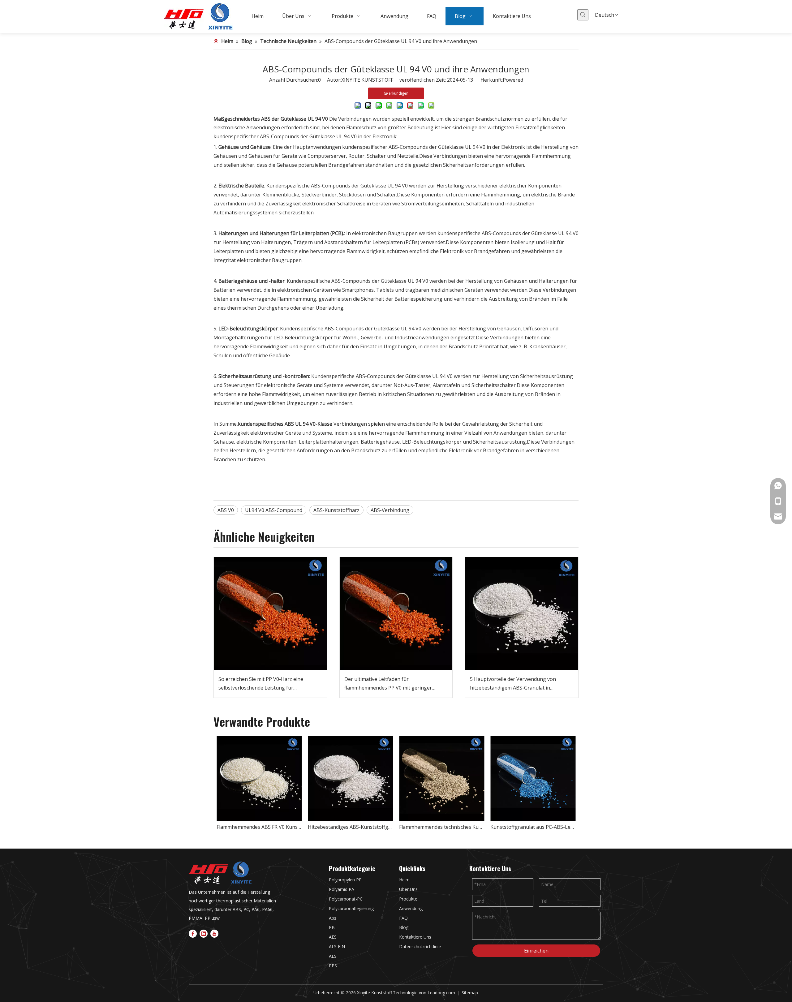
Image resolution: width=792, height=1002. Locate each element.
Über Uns (408, 889)
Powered (513, 79)
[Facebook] (193, 933)
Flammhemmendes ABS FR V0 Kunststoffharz (259, 827)
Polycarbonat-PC (346, 899)
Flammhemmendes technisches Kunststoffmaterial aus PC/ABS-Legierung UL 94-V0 (441, 827)
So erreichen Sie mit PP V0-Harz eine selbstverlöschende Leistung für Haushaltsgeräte (260, 684)
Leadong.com (441, 993)
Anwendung (411, 908)
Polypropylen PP (345, 880)
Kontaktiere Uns (415, 937)
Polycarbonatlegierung (351, 908)
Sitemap (470, 993)
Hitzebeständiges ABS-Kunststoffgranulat (350, 827)
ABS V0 (225, 510)
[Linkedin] (204, 933)
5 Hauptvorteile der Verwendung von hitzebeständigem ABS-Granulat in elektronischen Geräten (513, 684)
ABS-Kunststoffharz (336, 510)
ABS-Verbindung (390, 510)
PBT (333, 927)
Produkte (408, 899)
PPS (333, 966)
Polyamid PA (341, 889)
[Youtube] (214, 933)
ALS (333, 956)
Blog (403, 927)
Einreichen (536, 950)
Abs (332, 918)
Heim (404, 880)
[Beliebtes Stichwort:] (582, 14)
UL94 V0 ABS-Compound (273, 510)
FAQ (403, 918)
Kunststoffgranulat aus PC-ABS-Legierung (532, 827)
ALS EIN (337, 946)
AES (333, 937)
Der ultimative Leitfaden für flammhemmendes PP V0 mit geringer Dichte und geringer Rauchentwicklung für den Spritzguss (393, 684)
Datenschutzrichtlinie (420, 946)
